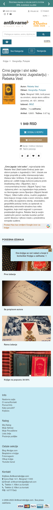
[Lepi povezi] (26, 363)
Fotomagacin (8, 456)
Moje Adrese (7, 427)
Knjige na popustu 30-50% (16, 379)
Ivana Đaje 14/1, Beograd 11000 (18, 478)
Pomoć (46, 11)
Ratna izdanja (10, 344)
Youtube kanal (8, 461)
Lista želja (6, 433)
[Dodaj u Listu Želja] (22, 155)
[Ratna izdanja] (26, 328)
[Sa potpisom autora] (26, 293)
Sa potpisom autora (13, 309)
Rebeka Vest (33, 86)
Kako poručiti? (8, 407)
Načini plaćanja (29, 148)
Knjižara (5, 410)
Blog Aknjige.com (10, 450)
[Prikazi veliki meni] (32, 50)
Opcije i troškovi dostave (32, 145)
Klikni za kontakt (21, 484)
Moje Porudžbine (9, 430)
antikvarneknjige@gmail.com (23, 481)
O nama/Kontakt (9, 402)
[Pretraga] (43, 34)
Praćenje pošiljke (9, 436)
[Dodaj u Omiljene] (33, 155)
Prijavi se (34, 11)
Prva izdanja (10, 274)
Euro (45, 16)
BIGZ (31, 104)
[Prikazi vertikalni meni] (5, 51)
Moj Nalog (6, 424)
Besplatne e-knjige (10, 453)
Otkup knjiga (7, 458)
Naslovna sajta (8, 399)
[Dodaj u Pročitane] (38, 155)
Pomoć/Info (7, 405)
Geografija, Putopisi (21, 61)
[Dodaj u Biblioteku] (27, 155)
